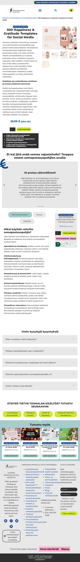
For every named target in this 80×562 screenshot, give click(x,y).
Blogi (47, 490)
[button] (40, 10)
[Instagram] (11, 520)
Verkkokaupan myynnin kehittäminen (32, 532)
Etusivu (6, 18)
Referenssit (50, 474)
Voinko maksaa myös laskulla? (18, 386)
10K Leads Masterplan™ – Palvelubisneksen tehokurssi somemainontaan (33, 487)
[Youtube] (16, 520)
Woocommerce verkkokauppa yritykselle (32, 477)
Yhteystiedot (50, 469)
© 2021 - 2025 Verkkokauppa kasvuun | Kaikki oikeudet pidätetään (40, 558)
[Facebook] (5, 520)
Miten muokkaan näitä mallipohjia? (21, 339)
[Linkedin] (11, 526)
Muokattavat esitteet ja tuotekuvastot (32, 503)
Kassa (47, 488)
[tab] (20, 214)
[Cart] (71, 10)
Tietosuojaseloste (52, 482)
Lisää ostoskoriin (24, 129)
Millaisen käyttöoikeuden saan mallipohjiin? (24, 351)
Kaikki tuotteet (51, 472)
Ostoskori (49, 485)
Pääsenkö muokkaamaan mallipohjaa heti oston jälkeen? (30, 363)
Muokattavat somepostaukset (23, 18)
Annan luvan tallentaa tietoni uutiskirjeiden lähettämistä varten (68, 504)
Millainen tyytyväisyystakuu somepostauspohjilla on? (28, 374)
